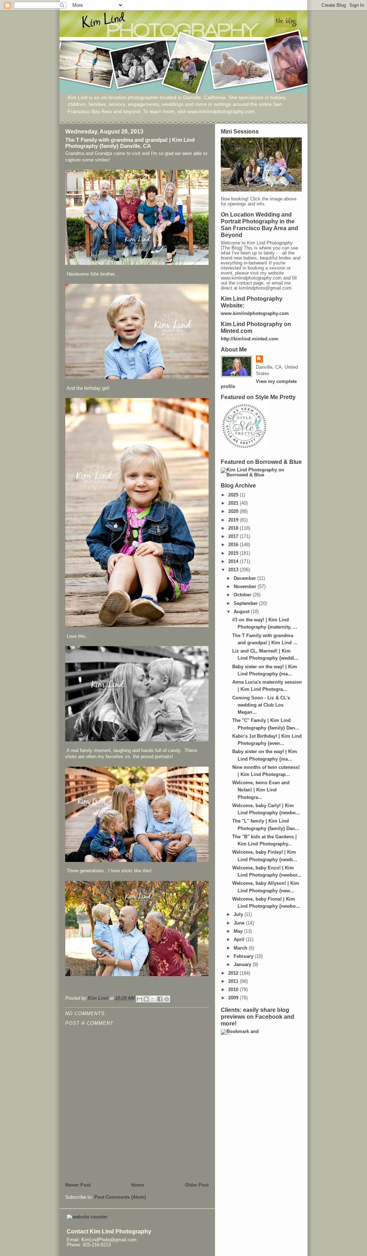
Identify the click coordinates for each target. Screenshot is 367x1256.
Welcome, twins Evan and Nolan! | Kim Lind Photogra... (261, 790)
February (244, 956)
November (246, 586)
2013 (234, 569)
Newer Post (77, 1185)
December (245, 578)
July (239, 914)
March (241, 948)
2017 (234, 536)
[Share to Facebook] (159, 999)
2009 (234, 997)
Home (137, 1185)
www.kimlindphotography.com (255, 313)
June (240, 923)
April (240, 939)
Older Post (197, 1185)
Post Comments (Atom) (120, 1197)
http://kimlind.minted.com (249, 338)
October (243, 594)
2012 (234, 973)
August (242, 611)
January (243, 964)
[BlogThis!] (146, 999)
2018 (234, 528)
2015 (234, 553)
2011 (234, 981)
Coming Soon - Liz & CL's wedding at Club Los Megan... (261, 705)
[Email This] (139, 999)
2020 (234, 511)
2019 (234, 520)
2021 (234, 503)
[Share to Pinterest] (166, 999)
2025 (234, 495)
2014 (234, 561)
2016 (234, 544)
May (239, 931)
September (246, 603)
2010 (234, 989)
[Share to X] (153, 999)
